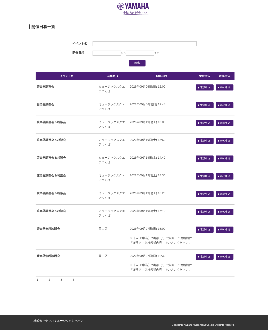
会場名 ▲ (113, 76)
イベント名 (66, 76)
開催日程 (161, 76)
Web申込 (224, 76)
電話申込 (204, 76)
